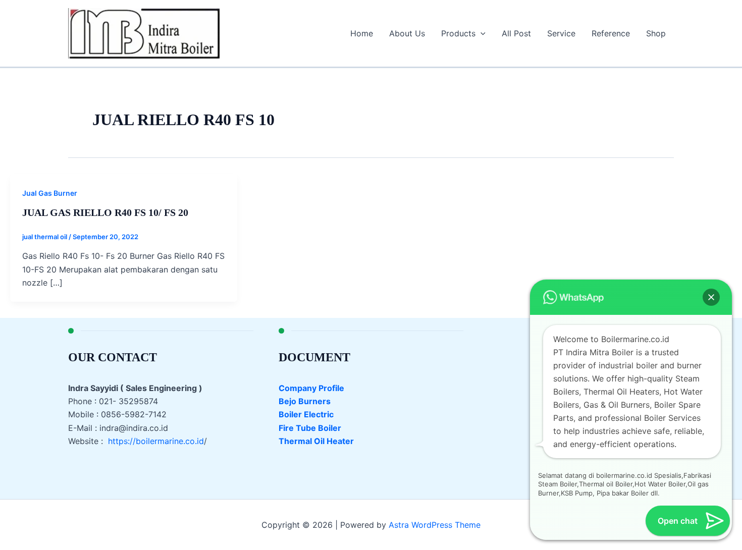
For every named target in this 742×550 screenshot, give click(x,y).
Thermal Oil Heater (316, 441)
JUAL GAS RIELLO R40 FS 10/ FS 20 (105, 212)
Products (458, 33)
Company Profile (311, 388)
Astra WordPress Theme (435, 525)
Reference (611, 33)
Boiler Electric (306, 414)
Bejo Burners (305, 401)
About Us (407, 33)
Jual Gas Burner (49, 193)
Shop (656, 33)
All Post (516, 33)
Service (561, 33)
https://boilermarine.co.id (156, 441)
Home (361, 33)
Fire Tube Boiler (310, 428)
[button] (480, 33)
